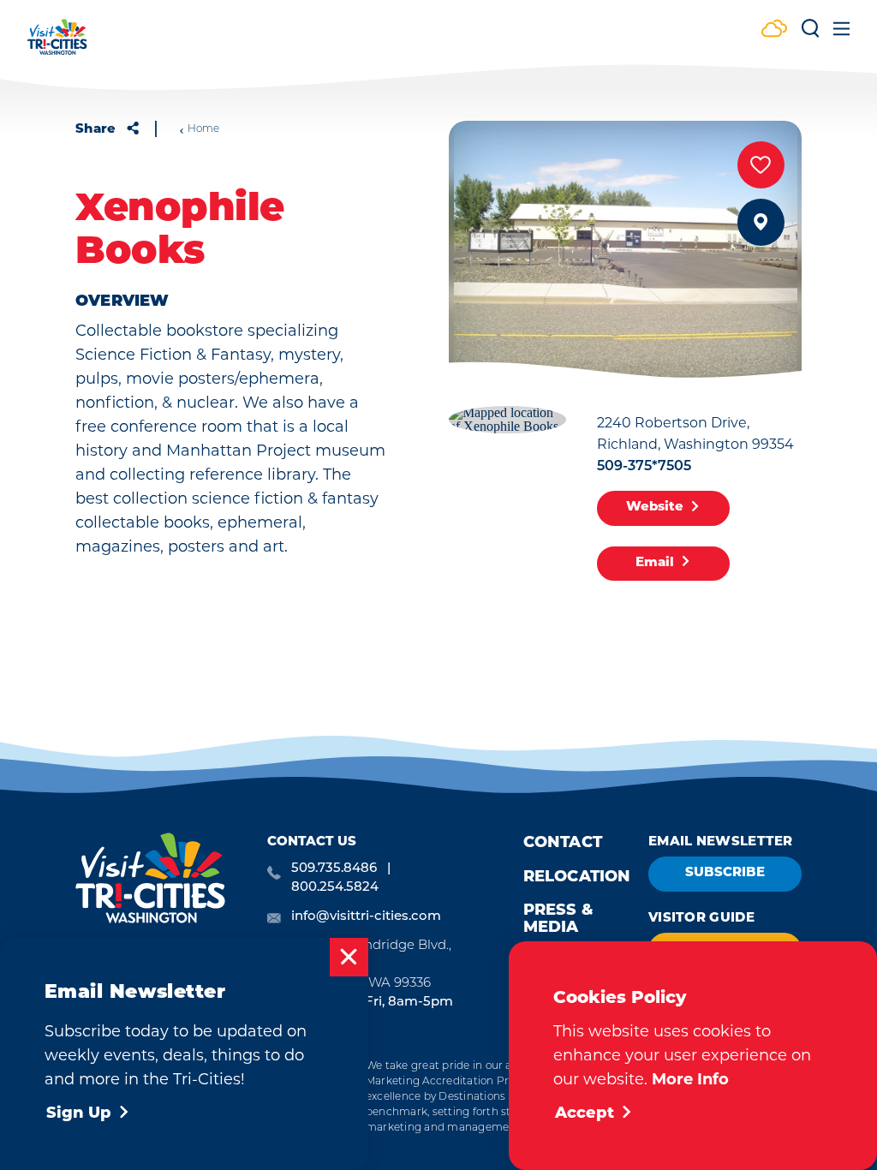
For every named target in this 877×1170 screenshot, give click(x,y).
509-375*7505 (644, 467)
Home (203, 129)
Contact (562, 843)
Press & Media (558, 920)
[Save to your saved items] (761, 165)
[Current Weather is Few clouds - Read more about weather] (774, 30)
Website (654, 507)
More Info (690, 1079)
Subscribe (725, 873)
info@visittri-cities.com (366, 916)
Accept (584, 1114)
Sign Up (78, 1114)
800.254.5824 (335, 887)
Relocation (577, 878)
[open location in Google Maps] (507, 417)
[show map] (761, 222)
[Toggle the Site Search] (810, 35)
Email (654, 563)
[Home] (57, 45)
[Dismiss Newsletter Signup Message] (349, 957)
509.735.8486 (334, 869)
